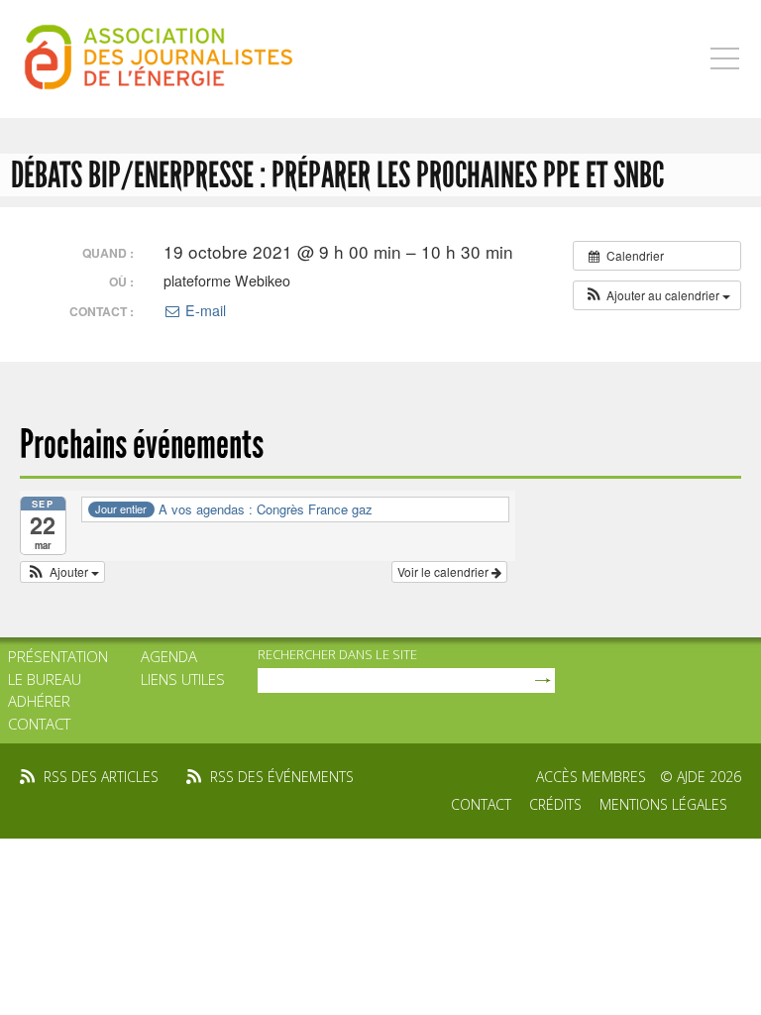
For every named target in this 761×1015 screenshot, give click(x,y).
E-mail (203, 310)
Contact (39, 723)
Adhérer (39, 701)
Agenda (169, 656)
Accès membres (591, 776)
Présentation (58, 656)
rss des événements (282, 776)
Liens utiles (183, 679)
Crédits (555, 804)
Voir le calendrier (444, 571)
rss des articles (101, 776)
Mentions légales (663, 804)
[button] (657, 295)
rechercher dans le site (337, 654)
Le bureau (44, 679)
